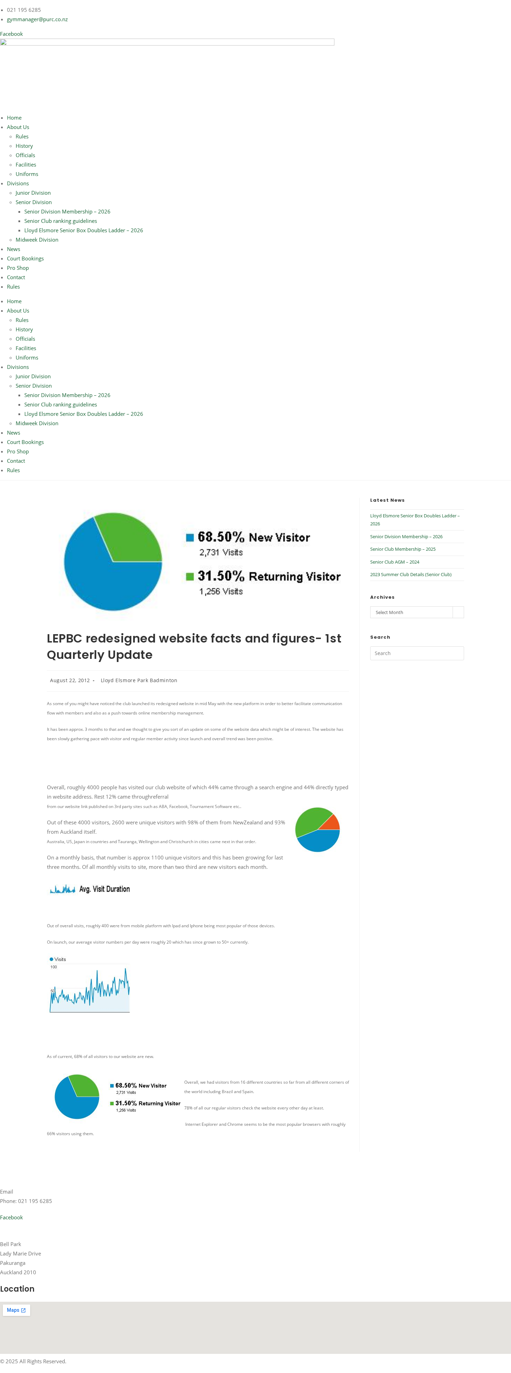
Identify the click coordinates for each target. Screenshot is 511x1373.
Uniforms (27, 173)
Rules (22, 136)
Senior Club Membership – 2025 (403, 549)
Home (14, 117)
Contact (16, 277)
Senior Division (34, 202)
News (13, 248)
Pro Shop (18, 267)
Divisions (18, 183)
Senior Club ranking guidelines (60, 220)
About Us (18, 126)
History (24, 145)
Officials (25, 155)
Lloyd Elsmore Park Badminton (139, 680)
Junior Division (33, 192)
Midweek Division (37, 239)
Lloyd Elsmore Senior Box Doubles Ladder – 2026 (83, 230)
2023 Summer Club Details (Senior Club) (411, 574)
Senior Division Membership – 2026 (67, 211)
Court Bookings (25, 258)
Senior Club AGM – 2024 (394, 562)
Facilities (26, 164)
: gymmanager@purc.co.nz (45, 1191)
